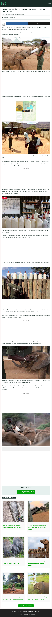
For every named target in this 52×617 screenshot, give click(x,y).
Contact (38, 611)
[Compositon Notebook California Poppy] (26, 120)
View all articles (26, 605)
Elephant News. (14, 449)
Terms (25, 611)
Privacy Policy (20, 611)
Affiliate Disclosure (31, 611)
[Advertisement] (26, 85)
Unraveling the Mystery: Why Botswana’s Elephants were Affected (36, 563)
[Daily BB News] (3, 3)
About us (14, 611)
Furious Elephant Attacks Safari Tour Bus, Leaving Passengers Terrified (37, 527)
